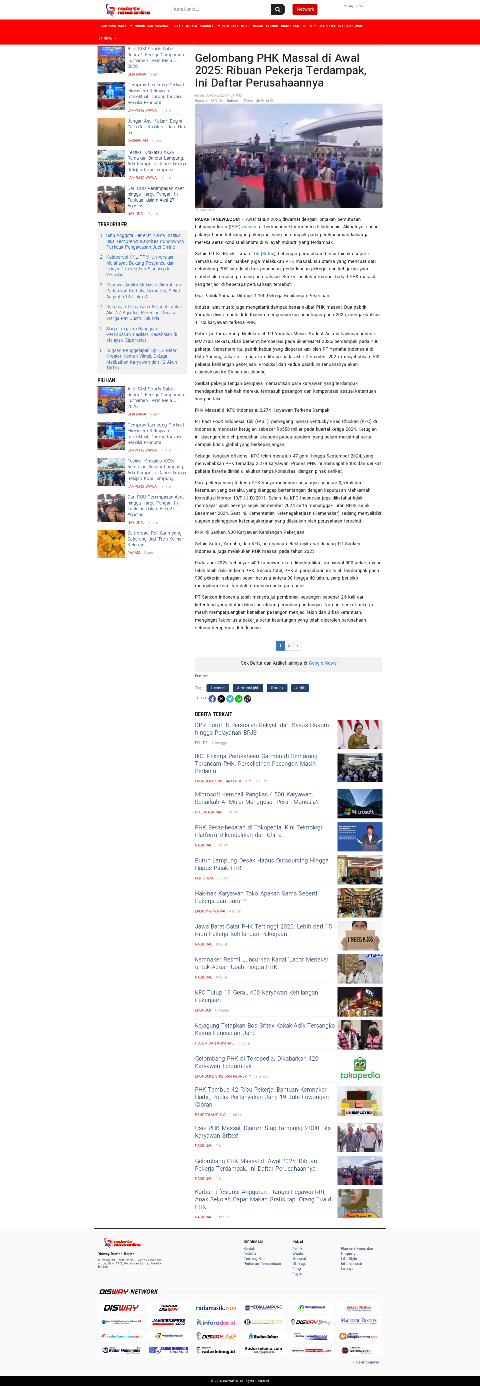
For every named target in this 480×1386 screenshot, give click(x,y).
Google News (323, 663)
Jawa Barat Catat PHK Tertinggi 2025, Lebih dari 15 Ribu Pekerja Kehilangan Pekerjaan (263, 930)
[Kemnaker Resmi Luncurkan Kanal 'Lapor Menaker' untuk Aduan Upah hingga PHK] (360, 969)
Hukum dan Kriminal (152, 26)
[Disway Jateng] (311, 1322)
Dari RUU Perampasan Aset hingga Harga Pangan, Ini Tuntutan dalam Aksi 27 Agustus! (156, 197)
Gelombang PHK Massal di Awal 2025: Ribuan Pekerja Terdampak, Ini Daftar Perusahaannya (256, 1165)
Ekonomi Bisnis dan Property (291, 26)
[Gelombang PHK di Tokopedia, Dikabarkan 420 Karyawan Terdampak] (360, 1068)
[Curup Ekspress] (359, 1336)
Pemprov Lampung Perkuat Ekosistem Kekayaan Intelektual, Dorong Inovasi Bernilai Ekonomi (156, 94)
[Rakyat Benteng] (311, 1350)
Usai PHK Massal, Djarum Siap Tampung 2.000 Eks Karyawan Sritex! (263, 1132)
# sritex (277, 688)
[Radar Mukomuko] (121, 1350)
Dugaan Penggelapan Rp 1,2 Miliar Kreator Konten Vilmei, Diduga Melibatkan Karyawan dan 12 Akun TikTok (138, 359)
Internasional (350, 26)
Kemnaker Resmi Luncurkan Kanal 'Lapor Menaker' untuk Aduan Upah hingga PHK (262, 964)
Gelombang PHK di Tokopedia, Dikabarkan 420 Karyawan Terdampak (256, 1063)
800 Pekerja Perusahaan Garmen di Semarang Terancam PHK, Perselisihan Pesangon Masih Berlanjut (256, 764)
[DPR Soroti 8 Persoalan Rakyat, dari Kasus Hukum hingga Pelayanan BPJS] (360, 734)
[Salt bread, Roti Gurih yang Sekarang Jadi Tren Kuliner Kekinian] (111, 544)
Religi (245, 26)
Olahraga (230, 26)
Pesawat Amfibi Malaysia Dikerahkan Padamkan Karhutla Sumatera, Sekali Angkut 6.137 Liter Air (140, 291)
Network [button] (305, 9)
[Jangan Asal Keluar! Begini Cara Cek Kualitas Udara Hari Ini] (111, 132)
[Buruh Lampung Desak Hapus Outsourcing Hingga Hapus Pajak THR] (360, 869)
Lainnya (105, 38)
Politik (177, 26)
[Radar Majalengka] (169, 1336)
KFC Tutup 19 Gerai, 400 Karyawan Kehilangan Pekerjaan (256, 997)
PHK (234, 227)
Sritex (268, 253)
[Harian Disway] (169, 1307)
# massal (217, 688)
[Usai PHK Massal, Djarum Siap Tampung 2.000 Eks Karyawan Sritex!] (360, 1137)
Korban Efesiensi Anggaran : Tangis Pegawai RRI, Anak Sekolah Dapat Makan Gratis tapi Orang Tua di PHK (264, 1199)
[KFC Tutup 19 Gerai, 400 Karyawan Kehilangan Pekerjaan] (360, 1002)
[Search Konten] (278, 9)
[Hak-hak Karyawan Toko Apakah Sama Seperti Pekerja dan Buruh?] (360, 902)
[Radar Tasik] (216, 1307)
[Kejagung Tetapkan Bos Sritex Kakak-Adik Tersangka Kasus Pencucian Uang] (360, 1035)
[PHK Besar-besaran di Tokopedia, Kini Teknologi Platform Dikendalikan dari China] (360, 836)
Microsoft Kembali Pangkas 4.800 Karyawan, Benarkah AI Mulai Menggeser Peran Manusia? (257, 798)
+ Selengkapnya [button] (366, 1362)
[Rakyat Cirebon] (359, 1307)
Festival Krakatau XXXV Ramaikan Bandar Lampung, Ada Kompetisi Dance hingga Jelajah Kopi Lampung (157, 161)
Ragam (258, 26)
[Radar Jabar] (264, 1336)
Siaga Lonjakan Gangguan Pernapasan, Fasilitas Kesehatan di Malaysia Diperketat (138, 334)
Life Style (327, 26)
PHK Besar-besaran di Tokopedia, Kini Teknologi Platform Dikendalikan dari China (258, 831)
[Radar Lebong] (216, 1350)
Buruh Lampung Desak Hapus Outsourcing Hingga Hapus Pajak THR (261, 864)
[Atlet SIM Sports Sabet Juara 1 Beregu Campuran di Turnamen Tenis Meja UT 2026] (111, 60)
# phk (300, 688)
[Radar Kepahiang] (311, 1336)
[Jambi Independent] (121, 1322)
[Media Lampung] (264, 1307)
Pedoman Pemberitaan (262, 1263)
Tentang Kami (255, 1258)
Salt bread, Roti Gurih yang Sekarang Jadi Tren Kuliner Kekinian (156, 539)
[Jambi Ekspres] (169, 1322)
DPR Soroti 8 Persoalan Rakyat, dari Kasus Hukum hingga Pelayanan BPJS (262, 729)
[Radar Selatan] (359, 1350)
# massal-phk (248, 688)
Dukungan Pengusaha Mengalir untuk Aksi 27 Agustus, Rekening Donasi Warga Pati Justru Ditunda (141, 312)
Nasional (207, 26)
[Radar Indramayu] (311, 1307)
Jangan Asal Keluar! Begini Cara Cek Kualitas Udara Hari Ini (157, 127)
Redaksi (250, 1253)
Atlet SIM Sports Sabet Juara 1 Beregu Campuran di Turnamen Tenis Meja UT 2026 (157, 58)
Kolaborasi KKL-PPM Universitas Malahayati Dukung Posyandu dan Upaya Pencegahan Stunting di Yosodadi (137, 266)
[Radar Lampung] (264, 1322)
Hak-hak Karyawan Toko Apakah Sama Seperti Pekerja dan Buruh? (256, 897)
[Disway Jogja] (216, 1336)
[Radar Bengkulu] (169, 1350)
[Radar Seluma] (264, 1350)
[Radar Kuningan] (121, 1336)
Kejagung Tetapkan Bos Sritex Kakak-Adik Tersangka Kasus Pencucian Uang (265, 1030)
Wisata (191, 26)
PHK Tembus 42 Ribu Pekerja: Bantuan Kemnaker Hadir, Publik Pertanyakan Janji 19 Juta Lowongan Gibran (262, 1097)
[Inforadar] (216, 1322)
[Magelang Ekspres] (359, 1322)
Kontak (249, 1248)
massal (250, 227)
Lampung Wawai (114, 26)
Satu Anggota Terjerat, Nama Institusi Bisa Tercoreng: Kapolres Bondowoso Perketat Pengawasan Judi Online (142, 241)
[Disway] (121, 1307)
